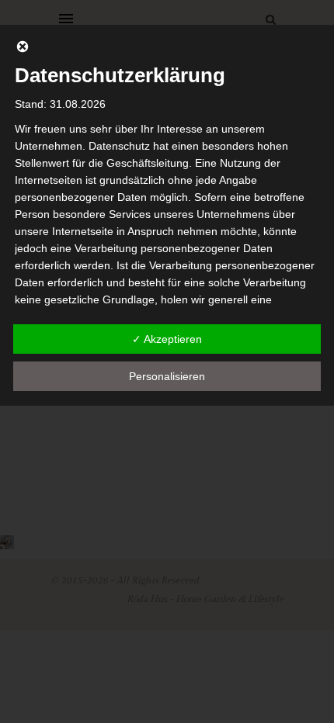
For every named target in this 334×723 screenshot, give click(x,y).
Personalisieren (167, 376)
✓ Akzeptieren (167, 339)
